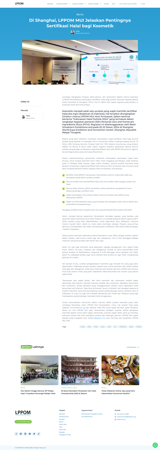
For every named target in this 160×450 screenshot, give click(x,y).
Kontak (106, 4)
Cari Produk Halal (24, 422)
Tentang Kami (64, 416)
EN (144, 4)
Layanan (62, 419)
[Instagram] (16, 434)
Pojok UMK (62, 424)
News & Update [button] (93, 4)
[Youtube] (29, 434)
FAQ (60, 427)
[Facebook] (20, 434)
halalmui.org (121, 419)
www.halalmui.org (77, 308)
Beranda (50, 4)
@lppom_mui (100, 318)
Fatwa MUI (62, 429)
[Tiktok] (38, 434)
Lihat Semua (131, 347)
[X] (34, 434)
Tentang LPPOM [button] (62, 4)
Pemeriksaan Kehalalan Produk (91, 414)
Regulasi (62, 432)
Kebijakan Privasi (65, 435)
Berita (23, 388)
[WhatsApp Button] (155, 445)
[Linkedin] (25, 434)
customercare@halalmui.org (126, 417)
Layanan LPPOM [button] (78, 4)
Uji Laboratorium (86, 416)
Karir (113, 4)
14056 (127, 414)
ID (141, 4)
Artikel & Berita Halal (69, 388)
